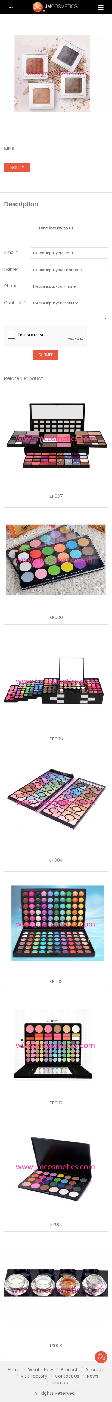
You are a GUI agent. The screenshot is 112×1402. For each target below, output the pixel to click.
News (92, 1376)
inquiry (17, 167)
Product (69, 1369)
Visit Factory (34, 1376)
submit (45, 355)
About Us (95, 1369)
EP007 (56, 496)
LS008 (56, 1346)
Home (14, 1369)
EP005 (56, 739)
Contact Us (67, 1376)
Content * (14, 302)
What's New (40, 1369)
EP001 (56, 1224)
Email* (11, 252)
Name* (11, 269)
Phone (11, 286)
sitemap (59, 1382)
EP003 (56, 981)
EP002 (56, 1103)
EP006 (56, 617)
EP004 (56, 860)
